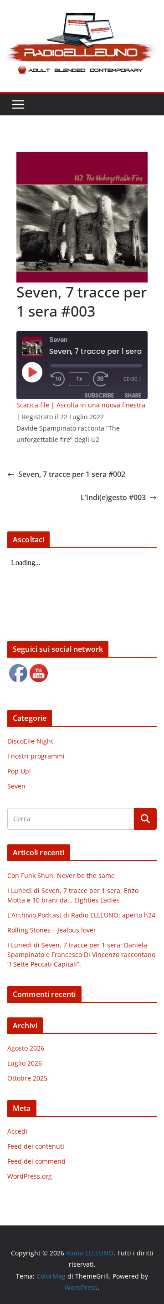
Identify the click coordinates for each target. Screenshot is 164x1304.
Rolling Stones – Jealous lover (51, 930)
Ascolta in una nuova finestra (100, 405)
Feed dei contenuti (35, 1146)
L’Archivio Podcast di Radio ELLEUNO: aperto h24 (81, 915)
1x (79, 379)
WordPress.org (29, 1176)
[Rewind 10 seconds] (58, 379)
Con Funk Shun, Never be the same (61, 875)
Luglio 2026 (24, 1063)
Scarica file (32, 405)
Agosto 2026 (25, 1048)
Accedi (17, 1131)
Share (133, 395)
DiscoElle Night (30, 741)
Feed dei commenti (36, 1161)
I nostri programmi (36, 756)
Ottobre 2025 (27, 1078)
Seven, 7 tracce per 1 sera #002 (71, 474)
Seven (16, 786)
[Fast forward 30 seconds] (102, 379)
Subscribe (99, 395)
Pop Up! (19, 771)
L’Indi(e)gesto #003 (113, 497)
